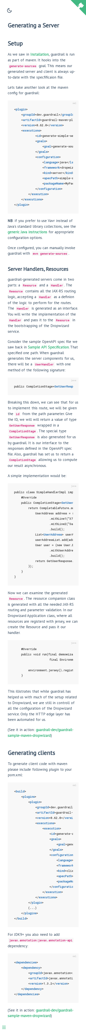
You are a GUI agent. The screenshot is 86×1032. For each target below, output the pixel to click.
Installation (39, 54)
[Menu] (6, 1025)
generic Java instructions (27, 231)
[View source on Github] (78, 8)
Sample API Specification (48, 347)
